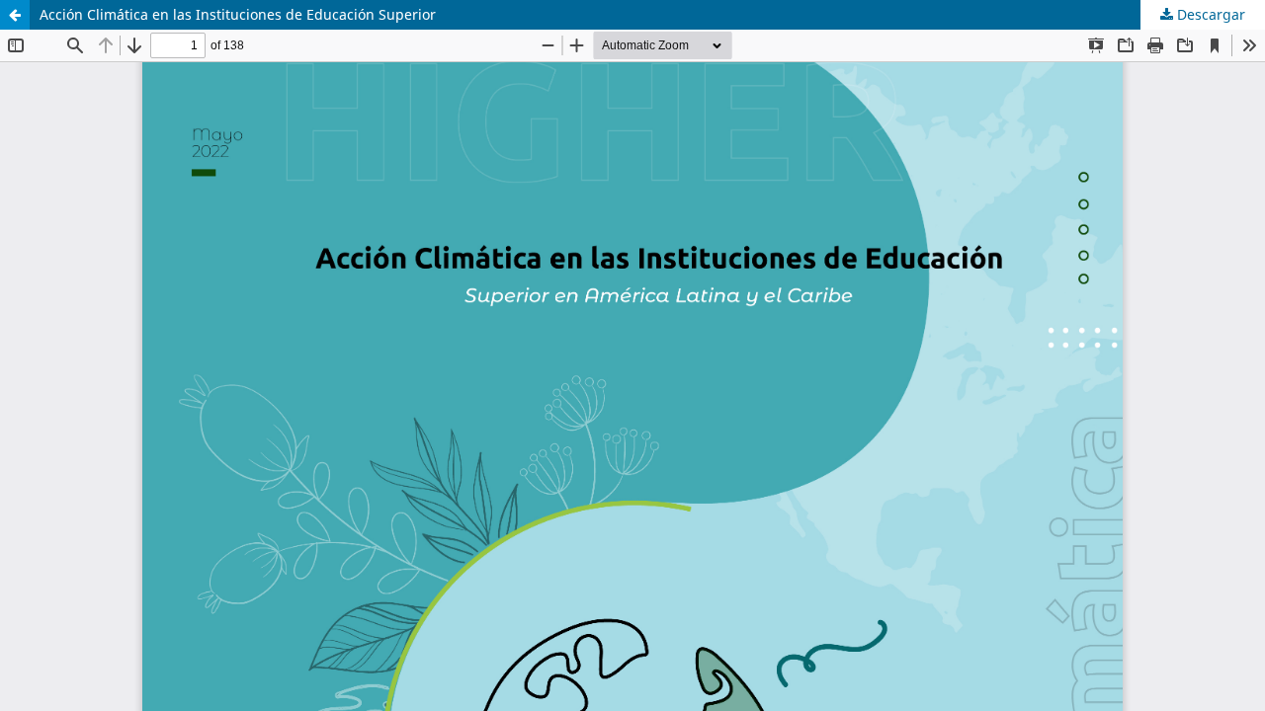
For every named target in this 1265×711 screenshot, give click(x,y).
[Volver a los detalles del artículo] (15, 15)
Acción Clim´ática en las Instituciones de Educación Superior (238, 14)
